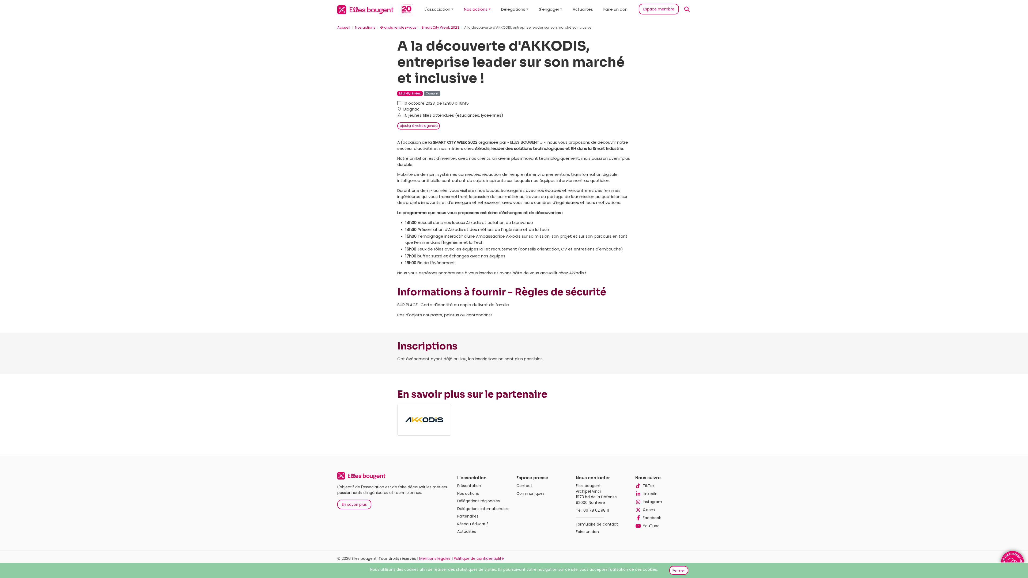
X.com (649, 509)
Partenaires (467, 516)
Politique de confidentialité (479, 558)
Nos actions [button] (475, 9)
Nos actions (365, 27)
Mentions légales (435, 558)
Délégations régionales (478, 501)
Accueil (343, 27)
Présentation (469, 485)
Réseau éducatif (472, 524)
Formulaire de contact (597, 524)
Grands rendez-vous (398, 27)
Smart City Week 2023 (440, 27)
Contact (524, 485)
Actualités (583, 9)
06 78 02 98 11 (596, 510)
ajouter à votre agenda (419, 125)
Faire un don (615, 9)
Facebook (652, 517)
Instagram (652, 501)
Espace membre (658, 9)
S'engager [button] (549, 9)
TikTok (649, 485)
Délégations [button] (513, 9)
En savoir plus (354, 504)
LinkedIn (650, 493)
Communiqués (530, 493)
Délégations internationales (483, 508)
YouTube (651, 525)
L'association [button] (437, 9)
